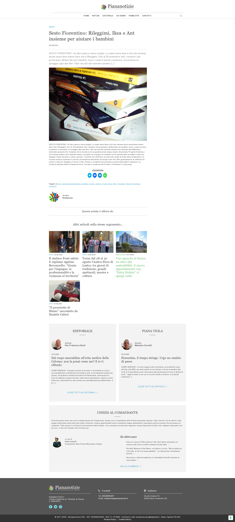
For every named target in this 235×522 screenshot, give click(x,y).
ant (59, 184)
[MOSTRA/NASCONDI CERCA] (181, 16)
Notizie (96, 16)
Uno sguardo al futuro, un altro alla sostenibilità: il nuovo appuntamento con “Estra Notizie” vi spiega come (131, 267)
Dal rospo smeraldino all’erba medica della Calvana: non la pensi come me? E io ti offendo (80, 361)
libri (114, 184)
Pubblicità (134, 16)
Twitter (56, 507)
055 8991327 (108, 496)
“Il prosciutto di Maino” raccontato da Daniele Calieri (63, 311)
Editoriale (107, 16)
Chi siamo (121, 16)
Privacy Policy (110, 519)
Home (86, 16)
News (51, 27)
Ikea (110, 184)
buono (91, 184)
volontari (53, 186)
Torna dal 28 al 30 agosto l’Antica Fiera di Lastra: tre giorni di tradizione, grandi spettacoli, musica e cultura (97, 267)
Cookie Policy (125, 519)
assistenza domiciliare (71, 184)
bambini (85, 184)
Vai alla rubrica (129, 466)
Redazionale (120, 254)
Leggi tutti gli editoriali (81, 392)
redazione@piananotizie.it (116, 498)
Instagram (61, 507)
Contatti (146, 16)
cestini (98, 184)
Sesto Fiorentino (133, 184)
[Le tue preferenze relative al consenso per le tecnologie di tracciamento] (230, 517)
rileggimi (121, 184)
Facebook (51, 507)
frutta (104, 184)
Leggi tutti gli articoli (151, 386)
